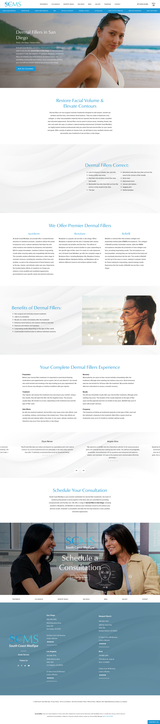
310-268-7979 (51, 655)
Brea (105, 599)
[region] (80, 455)
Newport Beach (63, 599)
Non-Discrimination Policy (79, 702)
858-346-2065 (52, 619)
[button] (153, 4)
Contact (145, 599)
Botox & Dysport (67, 11)
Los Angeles (39, 599)
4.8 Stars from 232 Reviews (56, 635)
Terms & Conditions (65, 702)
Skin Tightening (152, 11)
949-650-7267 (104, 621)
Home (18, 43)
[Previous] (76, 470)
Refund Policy (91, 702)
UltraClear (98, 11)
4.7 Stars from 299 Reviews (108, 637)
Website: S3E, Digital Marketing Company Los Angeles (111, 702)
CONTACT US (154, 722)
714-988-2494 (103, 655)
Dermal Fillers (84, 11)
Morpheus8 (25, 11)
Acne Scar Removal (9, 11)
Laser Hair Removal (41, 11)
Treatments (16, 599)
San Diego (25, 43)
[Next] (83, 470)
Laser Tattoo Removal (115, 11)
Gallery (125, 599)
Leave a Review (52, 638)
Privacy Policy (55, 702)
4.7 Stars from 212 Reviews (56, 671)
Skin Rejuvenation (135, 11)
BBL (55, 11)
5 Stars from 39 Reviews (107, 669)
